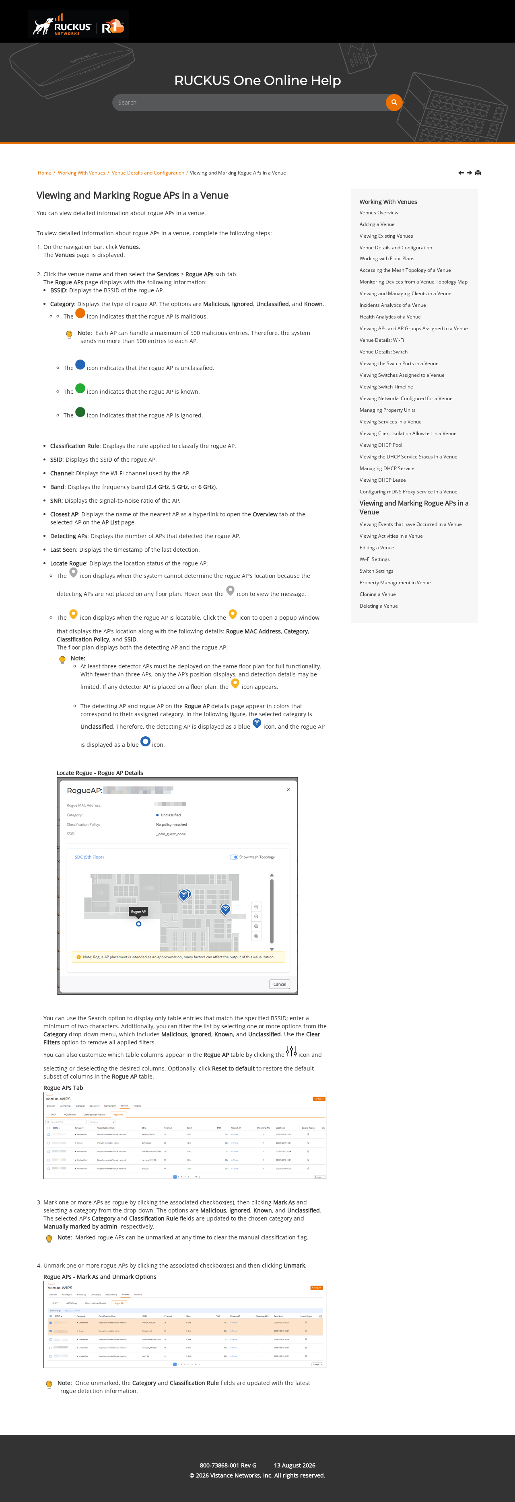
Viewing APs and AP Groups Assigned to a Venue (414, 328)
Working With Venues (388, 201)
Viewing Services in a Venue (391, 421)
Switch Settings (376, 570)
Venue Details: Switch (384, 351)
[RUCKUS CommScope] (78, 24)
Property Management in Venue (395, 582)
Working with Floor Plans (387, 258)
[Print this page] (478, 172)
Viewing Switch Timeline (386, 386)
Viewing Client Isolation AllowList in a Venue (408, 433)
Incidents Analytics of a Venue (393, 305)
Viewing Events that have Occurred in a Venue (411, 524)
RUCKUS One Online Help (257, 80)
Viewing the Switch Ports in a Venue (399, 363)
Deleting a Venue (379, 605)
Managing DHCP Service (387, 468)
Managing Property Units (388, 410)
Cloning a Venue (378, 594)
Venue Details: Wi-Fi (382, 340)
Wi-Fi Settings (375, 559)
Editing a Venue (377, 547)
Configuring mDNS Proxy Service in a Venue (408, 491)
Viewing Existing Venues (386, 235)
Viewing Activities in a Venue (391, 535)
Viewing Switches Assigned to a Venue (402, 375)
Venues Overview (379, 212)
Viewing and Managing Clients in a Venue (405, 293)
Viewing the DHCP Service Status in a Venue (408, 456)
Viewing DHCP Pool (381, 445)
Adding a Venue (377, 224)
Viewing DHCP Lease (383, 480)
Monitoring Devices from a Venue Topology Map (414, 281)
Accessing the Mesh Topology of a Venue (405, 270)
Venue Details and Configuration (396, 247)
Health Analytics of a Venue (390, 316)
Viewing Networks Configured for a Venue (406, 398)
